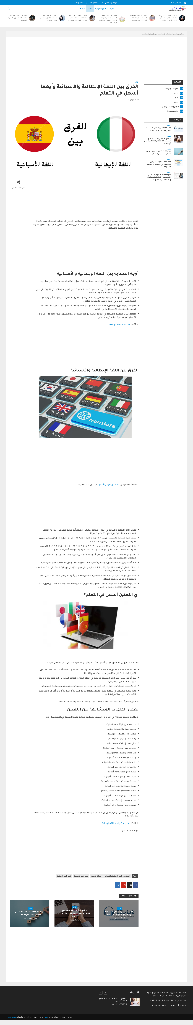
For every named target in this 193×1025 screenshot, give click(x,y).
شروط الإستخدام (111, 2)
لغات (90, 8)
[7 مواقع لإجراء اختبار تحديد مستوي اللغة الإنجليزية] (135, 1002)
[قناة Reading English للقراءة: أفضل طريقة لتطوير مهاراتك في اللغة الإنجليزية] (122, 19)
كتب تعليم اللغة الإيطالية (119, 325)
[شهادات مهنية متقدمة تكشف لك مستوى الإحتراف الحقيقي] (32, 18)
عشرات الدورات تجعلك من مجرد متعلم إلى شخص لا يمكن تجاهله (47, 18)
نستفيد (45, 1017)
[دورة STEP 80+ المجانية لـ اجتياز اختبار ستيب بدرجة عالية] (178, 152)
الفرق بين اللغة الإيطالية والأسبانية (117, 876)
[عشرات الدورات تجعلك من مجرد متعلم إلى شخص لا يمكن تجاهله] (62, 18)
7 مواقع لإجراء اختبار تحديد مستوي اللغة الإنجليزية (113, 1000)
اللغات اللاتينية (96, 876)
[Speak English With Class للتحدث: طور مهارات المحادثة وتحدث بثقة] (152, 18)
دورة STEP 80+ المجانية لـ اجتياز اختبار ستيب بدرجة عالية (29, 913)
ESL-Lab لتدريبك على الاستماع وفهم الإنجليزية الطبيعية (119, 913)
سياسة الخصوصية (96, 2)
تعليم (112, 8)
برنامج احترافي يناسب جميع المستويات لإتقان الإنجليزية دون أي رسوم (74, 914)
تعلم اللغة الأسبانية (81, 876)
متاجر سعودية (100, 8)
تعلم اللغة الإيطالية (64, 876)
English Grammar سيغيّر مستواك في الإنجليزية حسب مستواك (159, 164)
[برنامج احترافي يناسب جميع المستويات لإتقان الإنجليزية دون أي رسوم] (178, 139)
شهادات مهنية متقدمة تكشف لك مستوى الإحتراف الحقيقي (17, 18)
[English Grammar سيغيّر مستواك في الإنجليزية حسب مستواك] (178, 162)
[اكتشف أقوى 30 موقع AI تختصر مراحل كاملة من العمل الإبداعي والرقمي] (182, 18)
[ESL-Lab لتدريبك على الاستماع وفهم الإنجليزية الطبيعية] (178, 128)
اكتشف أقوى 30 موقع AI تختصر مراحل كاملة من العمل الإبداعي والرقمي (168, 18)
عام (83, 8)
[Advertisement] (104, 60)
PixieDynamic (12, 1017)
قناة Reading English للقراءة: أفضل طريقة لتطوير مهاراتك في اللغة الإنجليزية (108, 19)
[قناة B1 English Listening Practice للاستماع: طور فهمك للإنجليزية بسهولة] (92, 18)
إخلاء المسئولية (81, 2)
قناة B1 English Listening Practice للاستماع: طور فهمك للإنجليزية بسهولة (78, 18)
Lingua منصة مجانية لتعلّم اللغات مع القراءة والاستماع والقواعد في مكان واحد (159, 177)
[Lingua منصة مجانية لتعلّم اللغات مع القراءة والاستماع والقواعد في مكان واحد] (178, 175)
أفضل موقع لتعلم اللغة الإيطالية (116, 823)
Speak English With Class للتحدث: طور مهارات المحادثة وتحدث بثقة (138, 18)
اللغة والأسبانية (108, 484)
